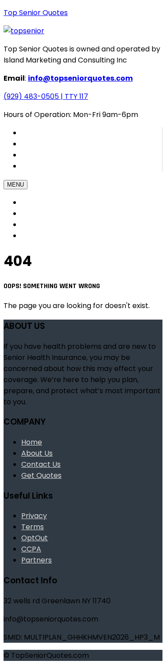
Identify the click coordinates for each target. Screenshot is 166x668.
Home (30, 202)
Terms (32, 527)
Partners (36, 560)
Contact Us (45, 166)
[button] (46, 96)
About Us (35, 224)
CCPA (31, 549)
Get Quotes (39, 213)
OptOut (34, 538)
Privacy (34, 516)
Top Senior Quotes (36, 13)
